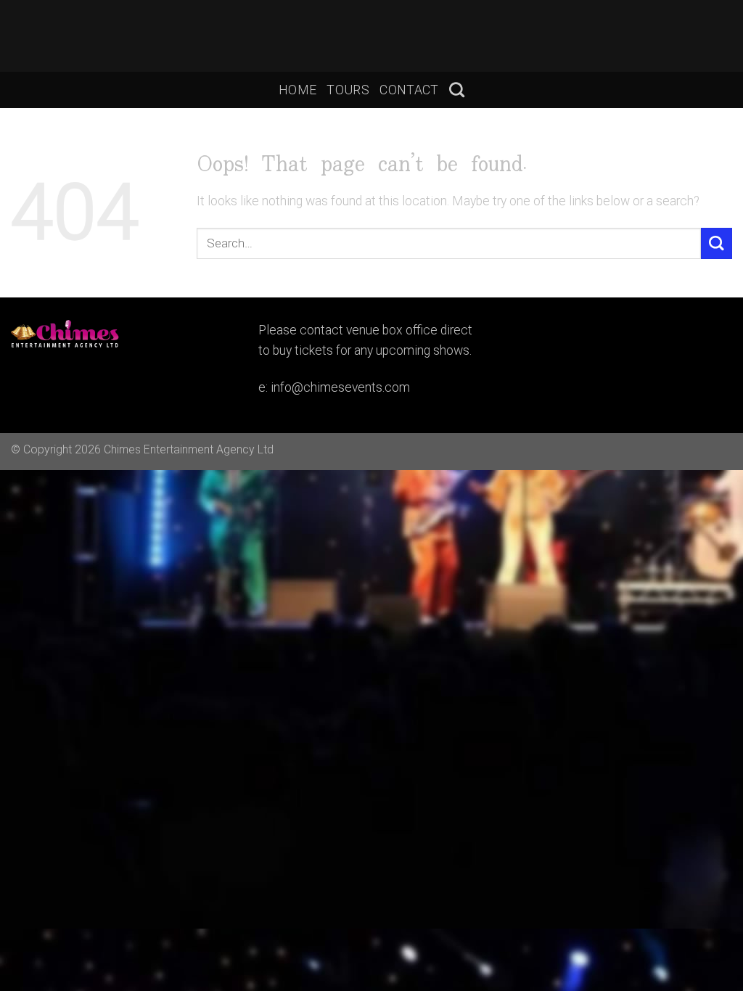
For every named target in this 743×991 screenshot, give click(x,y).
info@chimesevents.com (340, 387)
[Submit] (716, 243)
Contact (408, 90)
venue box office (392, 330)
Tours (348, 90)
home (297, 90)
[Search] (456, 89)
